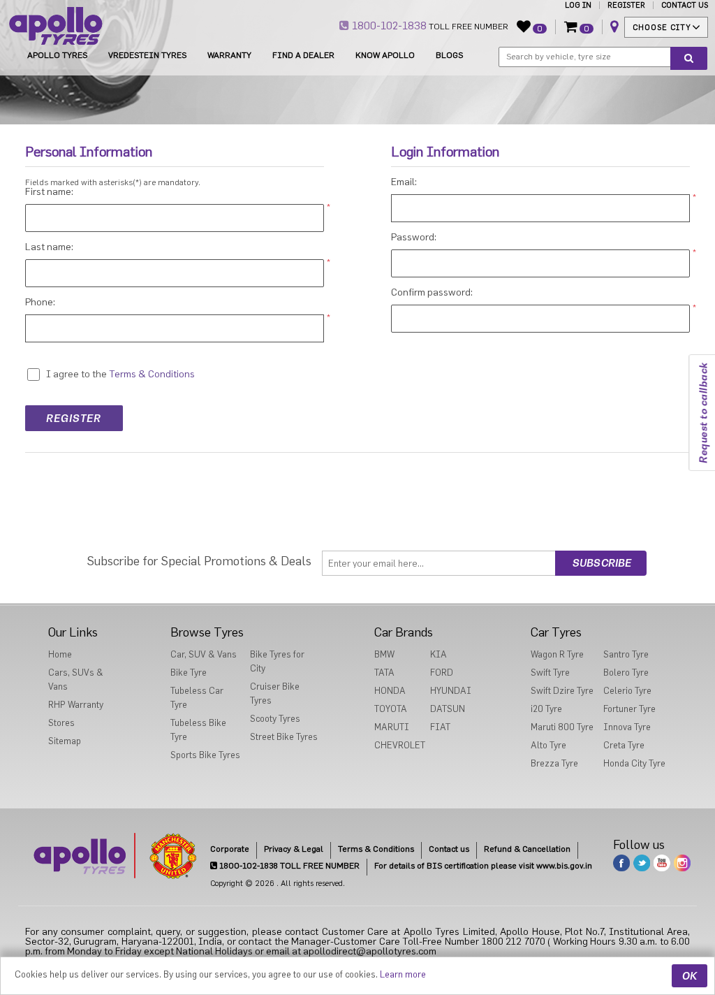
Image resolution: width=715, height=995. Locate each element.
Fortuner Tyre (629, 708)
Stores (61, 722)
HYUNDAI (450, 690)
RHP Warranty (75, 704)
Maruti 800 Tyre (562, 727)
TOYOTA (390, 708)
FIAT (440, 727)
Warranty (229, 55)
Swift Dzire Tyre (562, 690)
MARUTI (391, 727)
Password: (413, 237)
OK (689, 976)
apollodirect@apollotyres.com (369, 952)
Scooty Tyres (275, 718)
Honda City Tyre (634, 763)
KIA (438, 654)
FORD (441, 672)
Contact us (449, 849)
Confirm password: (432, 293)
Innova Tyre (627, 727)
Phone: (40, 302)
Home (60, 654)
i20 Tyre (546, 708)
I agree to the (76, 374)
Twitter (641, 863)
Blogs (449, 55)
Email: (404, 182)
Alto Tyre (548, 745)
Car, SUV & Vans (203, 654)
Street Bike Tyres (284, 736)
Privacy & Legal (293, 849)
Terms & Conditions (376, 849)
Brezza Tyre (554, 763)
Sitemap (64, 741)
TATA (384, 672)
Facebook (621, 863)
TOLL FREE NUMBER (428, 25)
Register (626, 5)
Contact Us (684, 5)
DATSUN (447, 708)
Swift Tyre (550, 672)
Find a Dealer (303, 55)
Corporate (229, 849)
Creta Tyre (623, 745)
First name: (49, 192)
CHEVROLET (399, 745)
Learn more (403, 974)
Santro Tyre (626, 654)
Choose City (662, 27)
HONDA (390, 690)
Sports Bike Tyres (205, 755)
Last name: (49, 247)
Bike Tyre (188, 672)
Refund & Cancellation (527, 849)
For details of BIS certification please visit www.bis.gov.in (483, 866)
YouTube (662, 863)
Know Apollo (385, 55)
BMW (384, 654)
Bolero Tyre (626, 672)
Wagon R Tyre (557, 654)
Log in (578, 5)
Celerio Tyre (627, 690)
